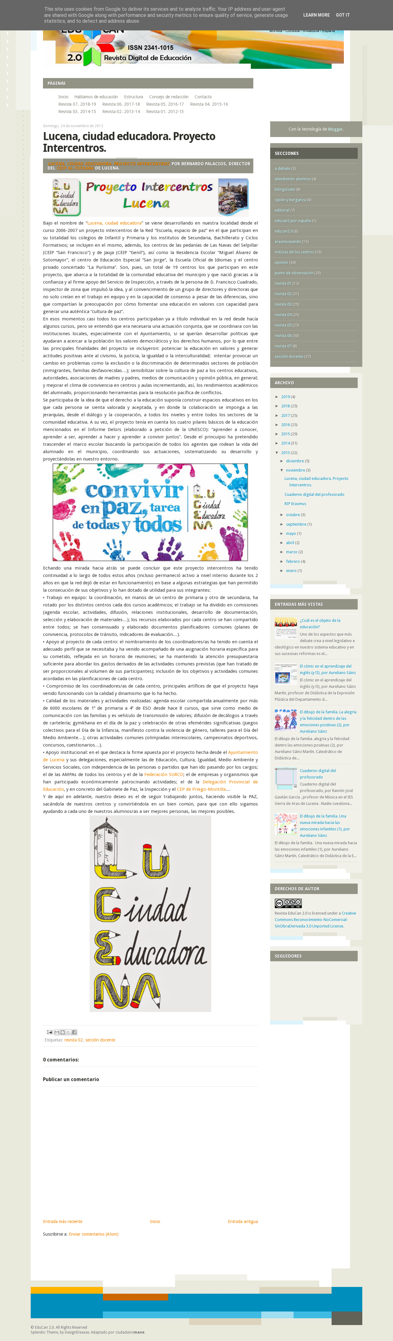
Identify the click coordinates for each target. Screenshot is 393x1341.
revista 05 (283, 325)
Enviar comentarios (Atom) (94, 1234)
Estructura (133, 96)
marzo (292, 552)
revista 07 (283, 346)
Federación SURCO (163, 774)
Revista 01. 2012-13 (165, 111)
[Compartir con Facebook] (74, 1032)
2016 (286, 424)
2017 (286, 415)
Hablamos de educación (96, 96)
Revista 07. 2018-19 (77, 104)
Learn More (316, 15)
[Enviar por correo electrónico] (57, 1032)
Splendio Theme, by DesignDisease (60, 1332)
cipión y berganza (290, 200)
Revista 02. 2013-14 (121, 111)
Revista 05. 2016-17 (165, 104)
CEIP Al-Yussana (75, 168)
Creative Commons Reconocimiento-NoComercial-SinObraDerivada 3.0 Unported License (315, 919)
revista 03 (283, 304)
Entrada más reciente (62, 1221)
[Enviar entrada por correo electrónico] (49, 1031)
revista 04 (283, 314)
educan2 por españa (293, 220)
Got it (343, 15)
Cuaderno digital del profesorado (314, 494)
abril (290, 542)
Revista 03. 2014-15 (77, 111)
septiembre (296, 524)
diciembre (295, 461)
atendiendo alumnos (293, 179)
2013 (286, 452)
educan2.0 (284, 231)
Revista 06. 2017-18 (121, 104)
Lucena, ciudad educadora (114, 223)
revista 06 (283, 335)
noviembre (296, 470)
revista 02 (73, 1039)
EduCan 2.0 (44, 1327)
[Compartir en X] (68, 1032)
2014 (286, 443)
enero (292, 570)
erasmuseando (288, 241)
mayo (291, 533)
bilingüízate (285, 189)
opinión (281, 262)
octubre (293, 514)
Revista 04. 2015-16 (209, 104)
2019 (286, 396)
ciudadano (130, 1332)
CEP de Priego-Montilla (201, 789)
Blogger (335, 129)
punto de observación (294, 273)
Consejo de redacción (169, 96)
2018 (286, 406)
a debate (282, 168)
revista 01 (283, 283)
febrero (293, 561)
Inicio (63, 96)
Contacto (203, 96)
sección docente (100, 1039)
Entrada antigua (243, 1221)
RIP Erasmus (295, 503)
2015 (286, 434)
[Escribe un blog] (63, 1032)
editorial (282, 210)
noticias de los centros (294, 252)
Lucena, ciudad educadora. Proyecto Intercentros (108, 163)
